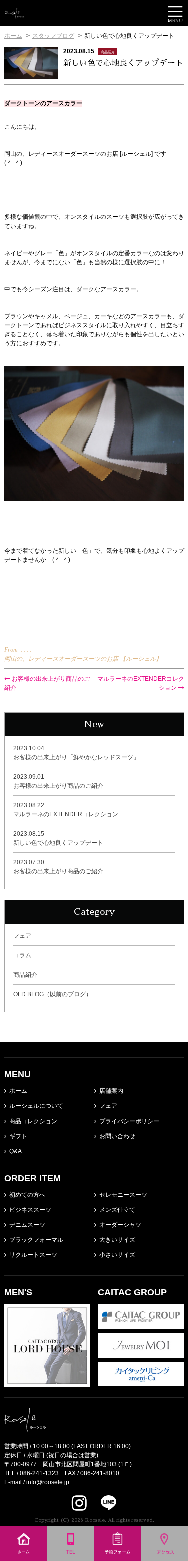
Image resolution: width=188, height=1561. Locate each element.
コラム (22, 955)
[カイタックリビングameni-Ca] (141, 1381)
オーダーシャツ (120, 1224)
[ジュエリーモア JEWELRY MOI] (141, 1353)
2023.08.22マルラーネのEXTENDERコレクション (65, 810)
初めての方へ (27, 1194)
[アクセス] (164, 1556)
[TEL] (70, 1556)
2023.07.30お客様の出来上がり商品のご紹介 (58, 867)
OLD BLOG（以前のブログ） (52, 994)
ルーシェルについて (36, 1105)
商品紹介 (25, 974)
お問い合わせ (117, 1136)
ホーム (18, 1090)
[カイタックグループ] (141, 1324)
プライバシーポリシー (129, 1121)
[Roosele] (14, 14)
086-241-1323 (39, 1473)
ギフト (18, 1136)
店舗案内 (111, 1090)
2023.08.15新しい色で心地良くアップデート (58, 838)
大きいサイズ (117, 1239)
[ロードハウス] (47, 1382)
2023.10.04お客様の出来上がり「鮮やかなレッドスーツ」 (76, 753)
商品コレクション (33, 1121)
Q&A (15, 1151)
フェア (22, 935)
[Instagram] (79, 1503)
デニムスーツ (27, 1224)
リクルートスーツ (33, 1254)
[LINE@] (102, 1502)
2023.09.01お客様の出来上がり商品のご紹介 (58, 781)
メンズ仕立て (117, 1209)
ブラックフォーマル (36, 1239)
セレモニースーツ (123, 1194)
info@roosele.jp (47, 1482)
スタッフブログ (53, 35)
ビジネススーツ (30, 1209)
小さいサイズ (117, 1254)
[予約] (117, 1556)
